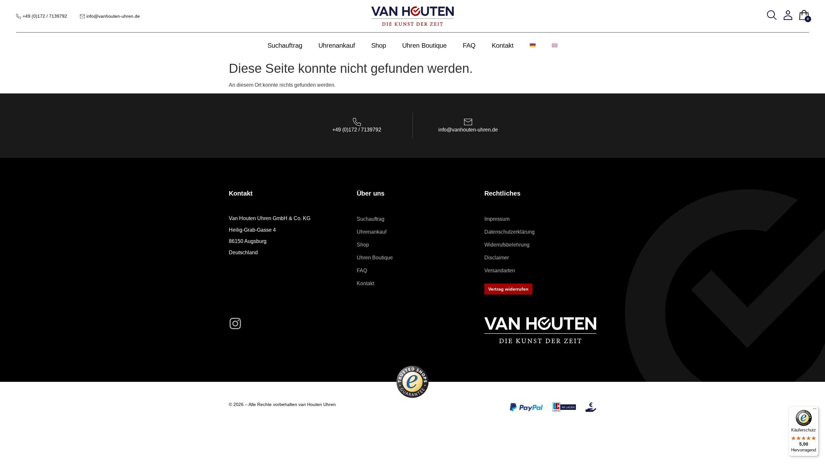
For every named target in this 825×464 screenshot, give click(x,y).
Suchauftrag (284, 45)
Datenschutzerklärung (509, 232)
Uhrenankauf (336, 45)
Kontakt (503, 45)
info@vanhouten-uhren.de (113, 16)
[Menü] (815, 410)
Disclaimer (496, 257)
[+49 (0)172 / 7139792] (18, 16)
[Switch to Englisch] (555, 45)
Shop (378, 45)
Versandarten (499, 270)
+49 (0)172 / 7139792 (45, 16)
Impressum (497, 219)
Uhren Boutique (424, 45)
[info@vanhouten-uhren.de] (82, 16)
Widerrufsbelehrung (506, 244)
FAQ (469, 45)
